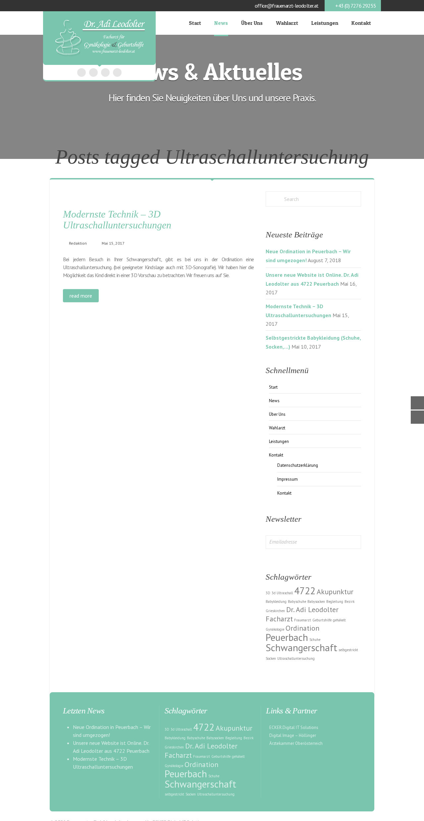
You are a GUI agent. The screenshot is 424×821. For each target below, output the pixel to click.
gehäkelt (339, 620)
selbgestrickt (348, 650)
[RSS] (117, 72)
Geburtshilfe (322, 620)
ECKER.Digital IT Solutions (293, 727)
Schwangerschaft (301, 647)
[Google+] (93, 72)
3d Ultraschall (282, 593)
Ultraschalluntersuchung (296, 658)
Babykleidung (276, 601)
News (221, 23)
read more (81, 295)
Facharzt (279, 618)
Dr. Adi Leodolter (312, 609)
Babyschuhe (297, 601)
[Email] (105, 72)
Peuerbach (287, 637)
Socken (271, 658)
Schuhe (314, 639)
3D (268, 593)
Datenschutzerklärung (297, 465)
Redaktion (78, 243)
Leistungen (324, 23)
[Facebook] (81, 72)
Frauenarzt (302, 620)
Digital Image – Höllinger (292, 735)
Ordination (302, 628)
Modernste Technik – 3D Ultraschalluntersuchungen (117, 219)
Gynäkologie (275, 629)
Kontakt (361, 23)
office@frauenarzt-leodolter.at (286, 5)
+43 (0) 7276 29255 (355, 5)
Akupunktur (335, 591)
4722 (304, 590)
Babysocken (316, 601)
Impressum (287, 479)
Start (195, 23)
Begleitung (334, 601)
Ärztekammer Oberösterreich (296, 743)
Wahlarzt (287, 23)
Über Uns (252, 23)
